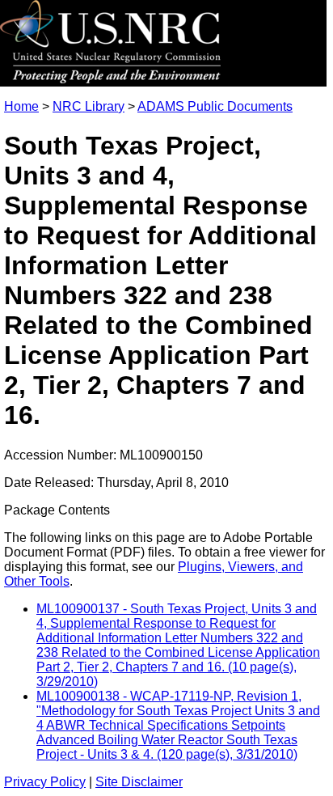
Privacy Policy (45, 782)
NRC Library (88, 106)
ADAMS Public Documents (215, 106)
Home (21, 106)
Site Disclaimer (139, 782)
